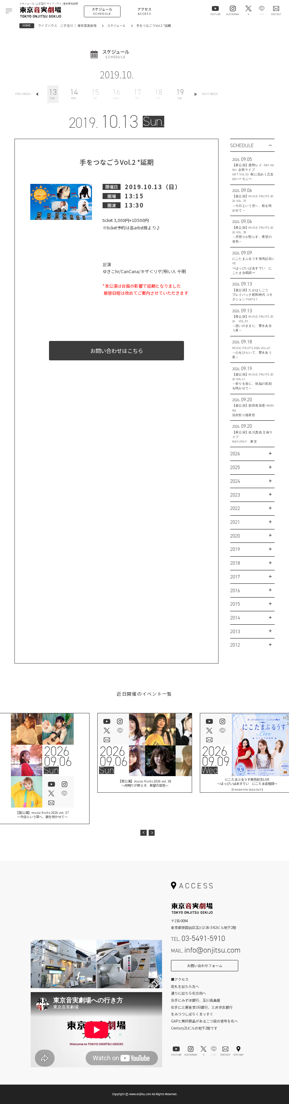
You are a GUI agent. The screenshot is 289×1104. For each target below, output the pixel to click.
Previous (144, 833)
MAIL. (205, 950)
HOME (27, 25)
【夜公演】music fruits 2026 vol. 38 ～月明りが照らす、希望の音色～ (144, 783)
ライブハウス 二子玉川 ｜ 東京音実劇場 (67, 25)
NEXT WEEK (210, 94)
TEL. (198, 938)
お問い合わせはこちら (116, 350)
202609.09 (216, 756)
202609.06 (58, 756)
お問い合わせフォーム (204, 965)
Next (151, 833)
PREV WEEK (23, 94)
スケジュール (116, 25)
